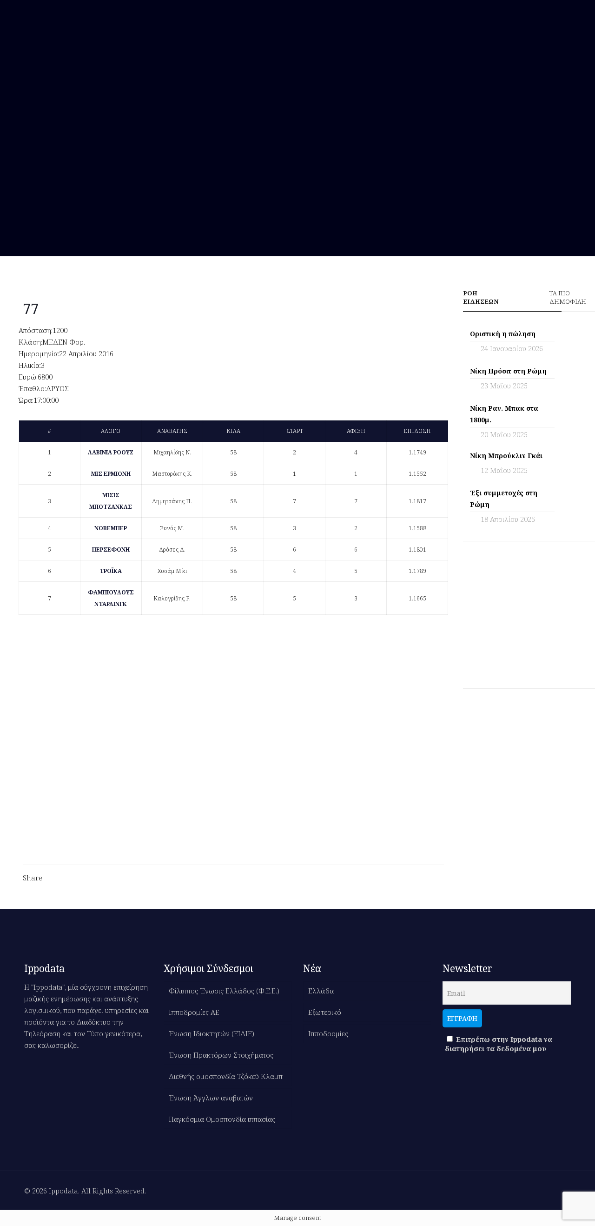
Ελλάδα (321, 990)
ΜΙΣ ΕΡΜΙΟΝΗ (111, 474)
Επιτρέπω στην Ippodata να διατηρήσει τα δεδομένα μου (498, 1043)
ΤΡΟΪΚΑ (110, 571)
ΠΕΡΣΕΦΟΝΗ (111, 549)
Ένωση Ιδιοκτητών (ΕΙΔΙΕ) (211, 1033)
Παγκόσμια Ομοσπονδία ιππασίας (222, 1119)
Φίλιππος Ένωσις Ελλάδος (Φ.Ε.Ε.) (224, 990)
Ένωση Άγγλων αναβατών (211, 1097)
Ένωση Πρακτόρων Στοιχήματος (221, 1054)
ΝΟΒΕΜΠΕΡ (110, 528)
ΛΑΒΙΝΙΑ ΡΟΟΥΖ (110, 452)
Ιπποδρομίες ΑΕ (194, 1012)
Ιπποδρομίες (328, 1033)
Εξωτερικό (324, 1012)
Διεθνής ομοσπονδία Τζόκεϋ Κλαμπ (226, 1076)
